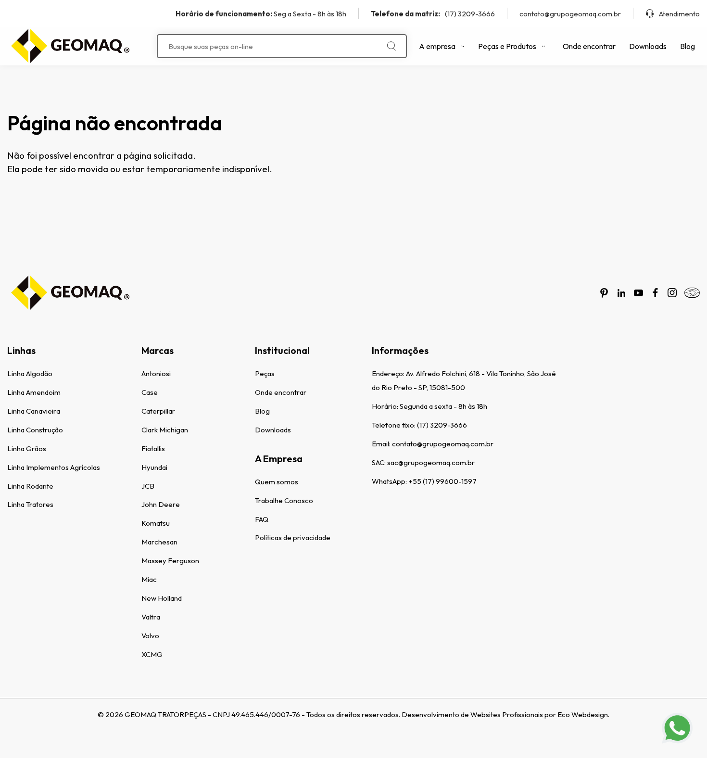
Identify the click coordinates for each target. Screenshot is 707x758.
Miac (149, 579)
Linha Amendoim (34, 392)
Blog (687, 46)
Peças (265, 373)
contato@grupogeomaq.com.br (570, 13)
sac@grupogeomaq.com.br (431, 462)
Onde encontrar (589, 46)
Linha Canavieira (33, 411)
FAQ (261, 519)
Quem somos (276, 481)
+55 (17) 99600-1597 (442, 481)
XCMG (152, 654)
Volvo (150, 635)
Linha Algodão (29, 373)
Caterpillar (158, 411)
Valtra (150, 616)
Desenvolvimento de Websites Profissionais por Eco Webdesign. (505, 714)
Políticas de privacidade (292, 537)
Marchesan (159, 541)
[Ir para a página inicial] (69, 46)
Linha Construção (35, 429)
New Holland (161, 598)
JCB (147, 486)
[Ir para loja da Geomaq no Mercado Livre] (692, 293)
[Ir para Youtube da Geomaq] (638, 293)
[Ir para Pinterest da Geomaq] (604, 293)
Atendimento (679, 13)
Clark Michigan (164, 429)
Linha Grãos (26, 448)
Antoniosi (156, 373)
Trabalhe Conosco (284, 500)
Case (149, 392)
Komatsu (155, 523)
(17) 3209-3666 (433, 13)
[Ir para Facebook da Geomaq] (655, 292)
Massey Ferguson (170, 560)
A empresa (437, 46)
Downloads (648, 46)
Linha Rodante (30, 486)
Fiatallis (153, 448)
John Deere (160, 504)
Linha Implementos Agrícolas (53, 467)
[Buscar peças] (392, 46)
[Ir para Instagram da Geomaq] (672, 292)
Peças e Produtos (507, 46)
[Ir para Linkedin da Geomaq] (621, 293)
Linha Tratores (30, 504)
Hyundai (154, 467)
